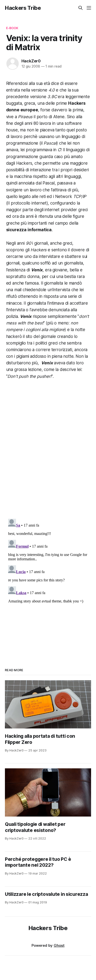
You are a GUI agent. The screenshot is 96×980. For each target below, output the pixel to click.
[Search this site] (80, 8)
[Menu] (89, 8)
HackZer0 (31, 60)
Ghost (59, 945)
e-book (12, 28)
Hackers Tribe (23, 8)
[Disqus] (48, 453)
